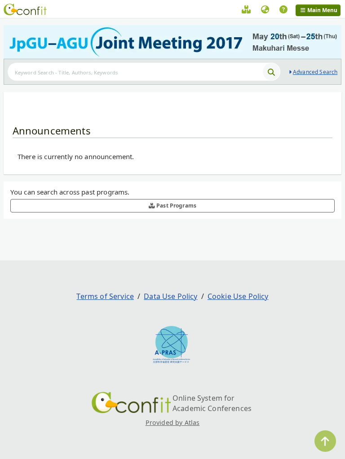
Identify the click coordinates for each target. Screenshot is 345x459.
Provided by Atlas (173, 422)
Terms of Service (105, 296)
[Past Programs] (246, 11)
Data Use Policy (170, 296)
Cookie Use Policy (238, 296)
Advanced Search (315, 72)
